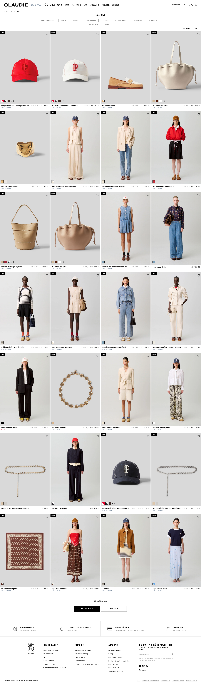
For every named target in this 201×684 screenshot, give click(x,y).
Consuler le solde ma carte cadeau (87, 664)
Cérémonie (137, 21)
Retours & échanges (82, 654)
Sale (107, 25)
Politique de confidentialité (147, 660)
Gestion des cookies (178, 681)
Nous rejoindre (113, 668)
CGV (138, 681)
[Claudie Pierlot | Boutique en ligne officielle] (16, 5)
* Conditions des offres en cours (54, 668)
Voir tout (114, 609)
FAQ (44, 657)
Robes (76, 21)
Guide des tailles (49, 661)
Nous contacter (48, 654)
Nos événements (114, 664)
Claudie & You (80, 657)
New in (63, 21)
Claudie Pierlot (9, 11)
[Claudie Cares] (31, 649)
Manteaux (93, 25)
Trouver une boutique (116, 671)
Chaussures (91, 21)
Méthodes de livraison (83, 650)
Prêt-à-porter (47, 21)
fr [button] (184, 5)
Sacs (106, 21)
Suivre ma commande (51, 650)
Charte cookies (165, 681)
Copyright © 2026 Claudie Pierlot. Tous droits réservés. (21, 681)
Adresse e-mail (144, 655)
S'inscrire (173, 654)
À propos (153, 21)
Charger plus (87, 609)
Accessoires (120, 21)
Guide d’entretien (49, 664)
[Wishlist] (47, 34)
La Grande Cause (114, 650)
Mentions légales (191, 681)
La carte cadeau (81, 661)
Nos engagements (115, 657)
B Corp (110, 654)
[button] (36, 5)
